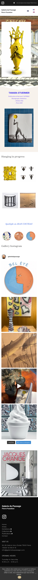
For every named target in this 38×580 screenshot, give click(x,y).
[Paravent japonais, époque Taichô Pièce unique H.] (19, 350)
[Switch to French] (34, 9)
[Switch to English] (34, 12)
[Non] (36, 573)
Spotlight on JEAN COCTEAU (19, 223)
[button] (28, 10)
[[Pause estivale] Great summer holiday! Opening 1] (19, 278)
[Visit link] (19, 49)
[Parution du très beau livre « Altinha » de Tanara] (19, 386)
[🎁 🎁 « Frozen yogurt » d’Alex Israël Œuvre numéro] (19, 421)
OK (19, 577)
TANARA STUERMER (19, 93)
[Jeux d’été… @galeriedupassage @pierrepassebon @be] (19, 314)
